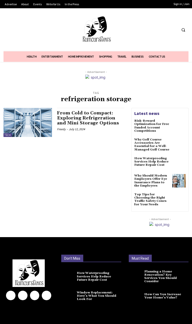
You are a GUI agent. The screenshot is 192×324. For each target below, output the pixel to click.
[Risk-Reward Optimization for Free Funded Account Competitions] (179, 126)
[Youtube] (172, 29)
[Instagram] (23, 295)
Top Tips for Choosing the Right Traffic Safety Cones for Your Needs (150, 199)
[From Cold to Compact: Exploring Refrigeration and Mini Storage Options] (28, 122)
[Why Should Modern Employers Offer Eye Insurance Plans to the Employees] (179, 181)
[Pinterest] (35, 295)
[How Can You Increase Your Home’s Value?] (137, 296)
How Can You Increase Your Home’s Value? (162, 295)
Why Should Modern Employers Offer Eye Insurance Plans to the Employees (150, 181)
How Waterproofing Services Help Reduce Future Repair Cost (151, 161)
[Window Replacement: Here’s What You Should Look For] (69, 296)
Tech (7, 135)
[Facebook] (153, 29)
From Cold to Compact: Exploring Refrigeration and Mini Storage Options (88, 118)
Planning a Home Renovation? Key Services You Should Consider (160, 276)
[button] (183, 30)
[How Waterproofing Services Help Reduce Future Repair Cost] (179, 163)
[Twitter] (163, 29)
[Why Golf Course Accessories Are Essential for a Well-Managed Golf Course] (179, 144)
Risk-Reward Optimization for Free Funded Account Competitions (151, 126)
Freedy (61, 129)
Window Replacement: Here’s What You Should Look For (96, 296)
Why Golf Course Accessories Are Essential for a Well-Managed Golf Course (151, 144)
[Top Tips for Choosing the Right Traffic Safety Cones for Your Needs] (179, 199)
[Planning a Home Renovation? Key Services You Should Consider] (137, 277)
